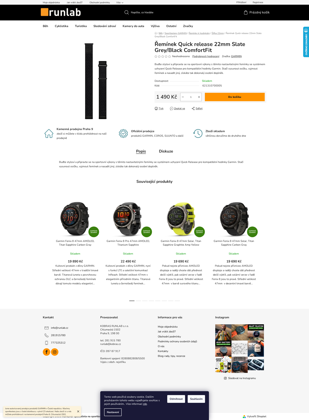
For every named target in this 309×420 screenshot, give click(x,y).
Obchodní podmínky (100, 2)
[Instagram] (54, 352)
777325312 (58, 343)
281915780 (58, 335)
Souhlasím (196, 399)
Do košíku (234, 97)
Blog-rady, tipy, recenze (171, 356)
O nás (161, 346)
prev (45, 249)
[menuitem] (45, 26)
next (263, 249)
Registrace (258, 2)
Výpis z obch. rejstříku (113, 362)
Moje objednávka (51, 2)
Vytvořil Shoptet (256, 416)
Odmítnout (176, 399)
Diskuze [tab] (166, 151)
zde (145, 404)
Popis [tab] (141, 151)
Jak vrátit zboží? (74, 2)
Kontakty (163, 351)
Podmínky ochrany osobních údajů (177, 341)
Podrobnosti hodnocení (205, 56)
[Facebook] (46, 352)
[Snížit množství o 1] (182, 97)
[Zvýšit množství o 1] (199, 97)
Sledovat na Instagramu (242, 378)
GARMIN (236, 56)
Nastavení (113, 412)
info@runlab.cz (59, 328)
